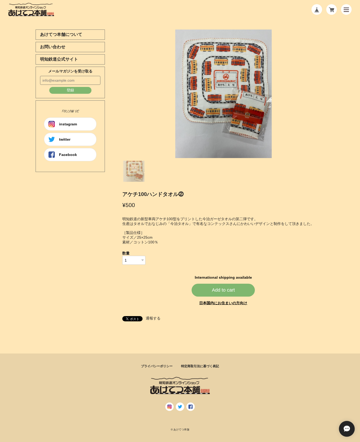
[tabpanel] (223, 94)
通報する (153, 318)
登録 (70, 90)
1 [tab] (133, 171)
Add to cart (223, 290)
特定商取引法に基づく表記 (200, 366)
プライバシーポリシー (157, 366)
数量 (126, 253)
